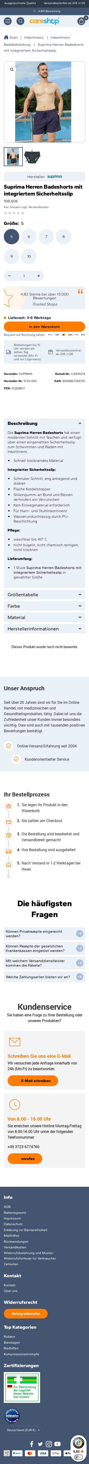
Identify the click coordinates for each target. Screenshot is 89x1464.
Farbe (14, 606)
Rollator (9, 1337)
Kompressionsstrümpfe (21, 1354)
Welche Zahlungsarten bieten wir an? (38, 977)
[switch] (78, 1457)
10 (29, 256)
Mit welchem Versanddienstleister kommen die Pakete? (35, 963)
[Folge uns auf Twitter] (40, 1444)
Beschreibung (22, 423)
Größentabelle (23, 594)
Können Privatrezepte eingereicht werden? (34, 933)
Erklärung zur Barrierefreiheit (25, 1230)
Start (13, 37)
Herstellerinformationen (33, 629)
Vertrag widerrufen (25, 1314)
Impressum (12, 1218)
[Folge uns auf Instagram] (49, 1444)
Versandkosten (15, 1247)
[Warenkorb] (81, 21)
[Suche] (20, 21)
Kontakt (9, 1285)
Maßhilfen (11, 1236)
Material (16, 617)
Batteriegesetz (15, 1213)
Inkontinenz (33, 37)
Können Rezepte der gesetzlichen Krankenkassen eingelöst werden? (35, 948)
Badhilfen (11, 1348)
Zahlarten (11, 1264)
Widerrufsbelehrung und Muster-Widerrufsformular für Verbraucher (30, 1255)
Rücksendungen (16, 1242)
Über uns (11, 1291)
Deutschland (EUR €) (21, 1430)
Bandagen (12, 1343)
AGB (7, 1207)
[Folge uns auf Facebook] (32, 1444)
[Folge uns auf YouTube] (57, 1444)
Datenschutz (13, 1224)
